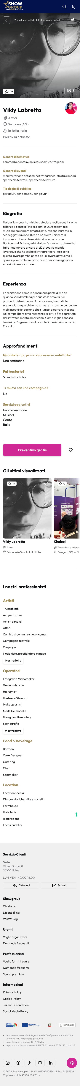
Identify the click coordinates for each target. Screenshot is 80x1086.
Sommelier (10, 774)
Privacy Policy (12, 992)
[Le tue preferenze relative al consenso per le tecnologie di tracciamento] (76, 814)
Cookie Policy (12, 998)
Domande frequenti (16, 943)
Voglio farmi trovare (16, 961)
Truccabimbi (11, 608)
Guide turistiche (13, 685)
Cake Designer (13, 755)
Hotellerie (9, 812)
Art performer (12, 615)
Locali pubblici (12, 825)
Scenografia (11, 723)
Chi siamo (9, 906)
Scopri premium (13, 974)
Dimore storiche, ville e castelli (23, 799)
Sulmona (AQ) (18, 124)
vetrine (22, 20)
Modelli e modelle (14, 711)
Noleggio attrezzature (17, 717)
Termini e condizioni (16, 1005)
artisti (31, 20)
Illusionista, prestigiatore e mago (24, 653)
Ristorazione (11, 818)
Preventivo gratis (32, 450)
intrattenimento (44, 20)
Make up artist (12, 704)
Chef (6, 768)
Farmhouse (10, 806)
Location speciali (14, 793)
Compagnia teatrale (16, 641)
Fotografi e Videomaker (19, 679)
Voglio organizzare (15, 937)
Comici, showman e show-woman (25, 634)
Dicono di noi (11, 912)
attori (57, 20)
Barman (8, 749)
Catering (9, 762)
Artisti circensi (12, 621)
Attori (7, 628)
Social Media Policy (15, 1011)
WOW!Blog (10, 919)
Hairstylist (10, 691)
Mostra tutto (13, 660)
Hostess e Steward (15, 698)
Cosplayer (10, 647)
